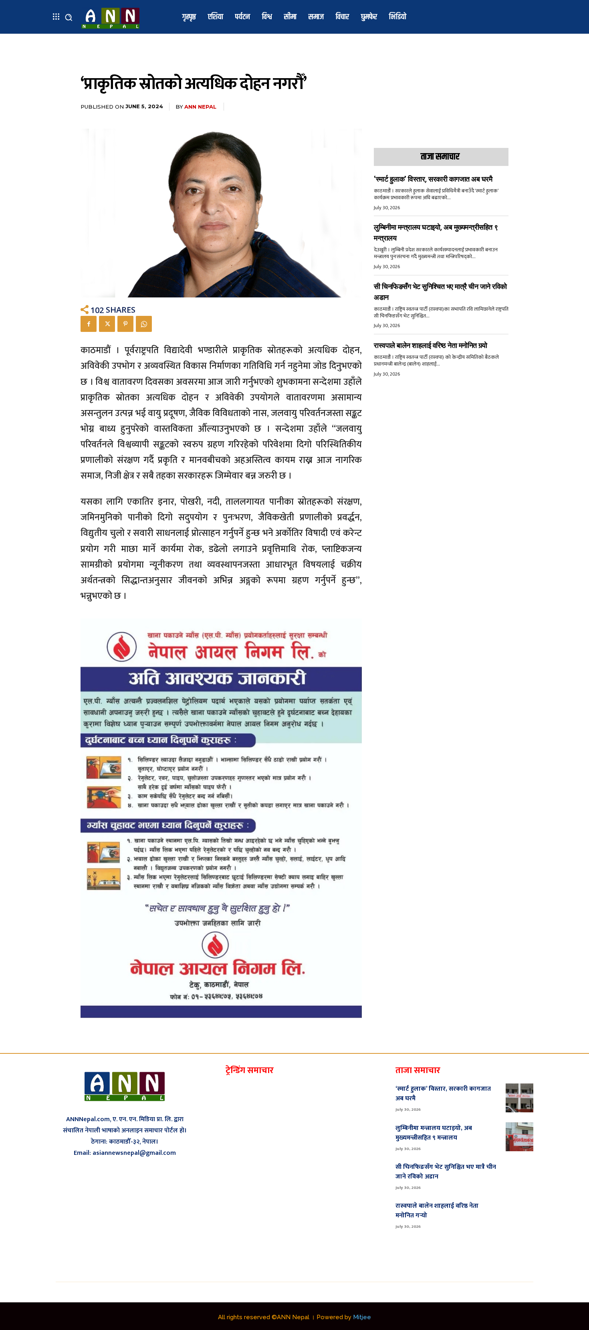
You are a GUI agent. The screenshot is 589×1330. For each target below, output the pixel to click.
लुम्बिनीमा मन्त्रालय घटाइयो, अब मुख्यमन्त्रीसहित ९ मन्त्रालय (433, 1133)
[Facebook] (89, 324)
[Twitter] (107, 324)
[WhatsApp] (144, 324)
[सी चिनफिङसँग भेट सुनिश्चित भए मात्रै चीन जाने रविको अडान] (519, 1175)
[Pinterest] (125, 324)
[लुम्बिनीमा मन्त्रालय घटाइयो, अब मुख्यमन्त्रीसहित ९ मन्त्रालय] (519, 1136)
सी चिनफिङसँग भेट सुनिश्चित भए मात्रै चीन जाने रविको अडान (445, 1172)
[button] (69, 17)
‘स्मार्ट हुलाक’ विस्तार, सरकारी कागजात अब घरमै (433, 179)
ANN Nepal (200, 106)
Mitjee (362, 1317)
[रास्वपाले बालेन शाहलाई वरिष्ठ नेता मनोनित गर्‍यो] (519, 1215)
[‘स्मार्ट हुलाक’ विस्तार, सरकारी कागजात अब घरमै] (519, 1097)
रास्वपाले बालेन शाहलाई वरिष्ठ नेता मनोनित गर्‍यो (430, 345)
